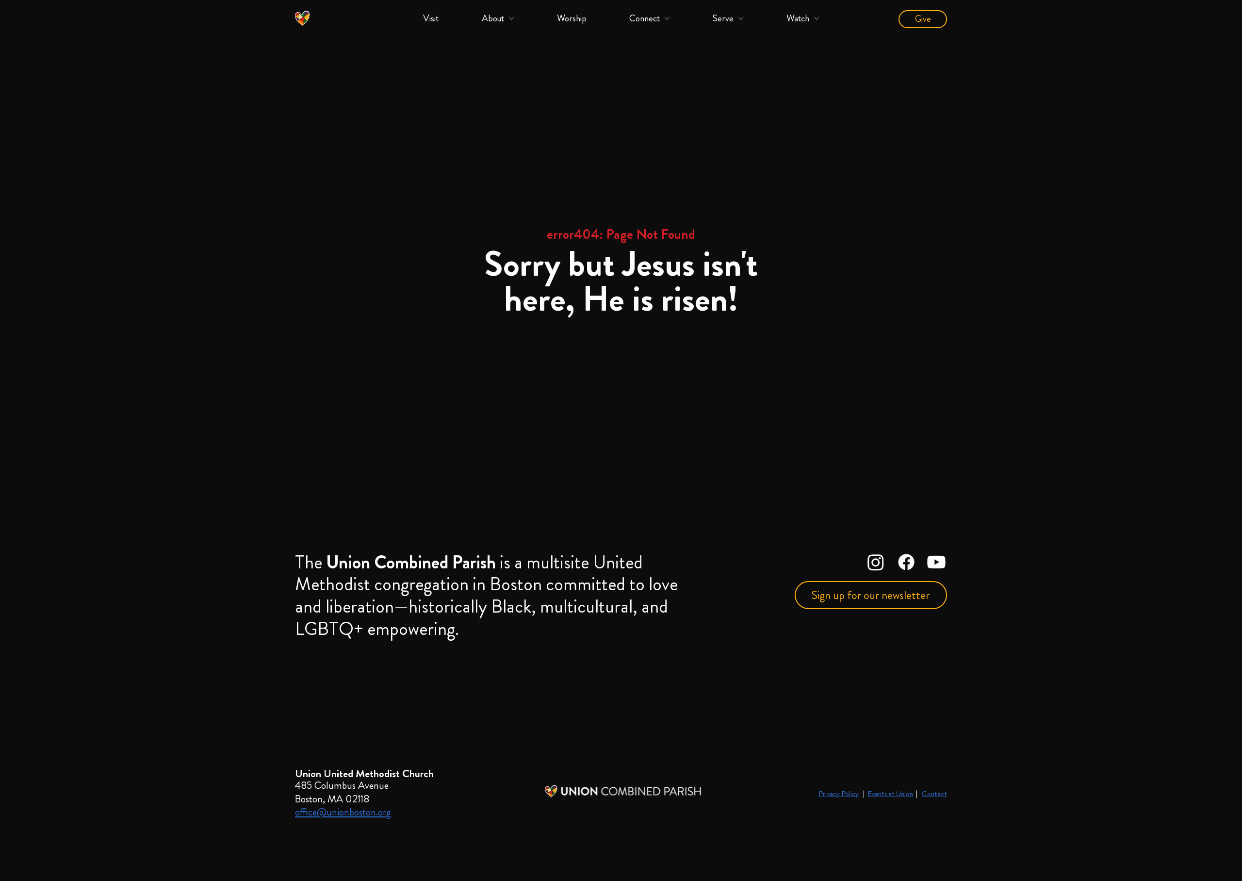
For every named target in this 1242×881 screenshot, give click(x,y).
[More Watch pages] (816, 18)
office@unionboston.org (343, 812)
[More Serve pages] (740, 18)
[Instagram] (875, 562)
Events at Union (890, 793)
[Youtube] (936, 562)
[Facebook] (906, 562)
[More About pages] (511, 18)
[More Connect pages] (667, 18)
